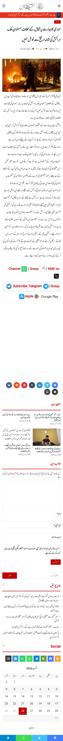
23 (6, 704)
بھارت (57, 21)
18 (48, 704)
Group (34, 269)
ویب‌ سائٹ (56, 537)
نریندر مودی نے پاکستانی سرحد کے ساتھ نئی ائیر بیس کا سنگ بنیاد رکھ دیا (16, 416)
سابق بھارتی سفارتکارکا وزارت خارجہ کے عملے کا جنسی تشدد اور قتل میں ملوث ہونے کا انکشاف (48, 450)
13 (31, 696)
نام (59, 514)
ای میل (57, 525)
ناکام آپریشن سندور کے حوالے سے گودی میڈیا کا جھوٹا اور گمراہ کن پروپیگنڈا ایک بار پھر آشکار (31, 608)
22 (14, 704)
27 (31, 711)
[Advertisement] (31, 339)
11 (48, 696)
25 (48, 711)
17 (56, 704)
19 (40, 704)
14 (22, 696)
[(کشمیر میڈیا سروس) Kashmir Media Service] (31, 6)
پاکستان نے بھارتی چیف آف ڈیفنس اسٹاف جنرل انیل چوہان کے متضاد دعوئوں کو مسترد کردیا (31, 635)
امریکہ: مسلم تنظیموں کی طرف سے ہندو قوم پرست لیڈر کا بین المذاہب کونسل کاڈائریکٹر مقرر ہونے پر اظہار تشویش (47, 417)
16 (6, 696)
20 (31, 704)
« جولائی (31, 728)
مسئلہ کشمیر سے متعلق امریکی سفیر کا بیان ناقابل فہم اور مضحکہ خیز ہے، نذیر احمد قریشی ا (32, 619)
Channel (15, 269)
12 (40, 696)
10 (56, 696)
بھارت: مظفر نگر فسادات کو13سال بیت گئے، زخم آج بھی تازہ (31, 15)
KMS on (53, 269)
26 (40, 711)
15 (14, 696)
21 (22, 704)
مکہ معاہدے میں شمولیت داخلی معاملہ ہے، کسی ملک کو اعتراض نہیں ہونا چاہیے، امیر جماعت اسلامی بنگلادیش (31, 598)
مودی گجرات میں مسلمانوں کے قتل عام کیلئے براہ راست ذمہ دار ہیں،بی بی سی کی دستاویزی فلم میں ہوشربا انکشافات (17, 448)
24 (56, 711)
